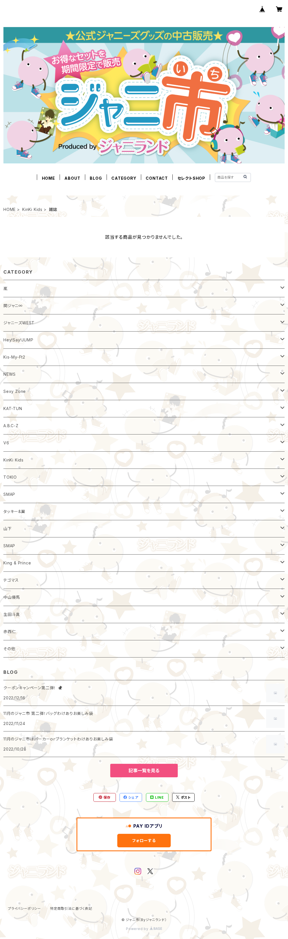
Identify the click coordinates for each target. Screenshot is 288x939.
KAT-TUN (12, 408)
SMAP (9, 494)
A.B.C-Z (11, 425)
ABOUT (72, 178)
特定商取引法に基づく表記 (71, 908)
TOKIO (10, 477)
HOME (48, 178)
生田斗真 (11, 614)
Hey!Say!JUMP (18, 339)
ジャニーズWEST (19, 322)
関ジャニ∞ (13, 305)
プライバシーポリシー (24, 908)
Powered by (138, 929)
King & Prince (17, 562)
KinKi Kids (32, 209)
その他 (9, 648)
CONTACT (157, 178)
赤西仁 (9, 631)
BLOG (96, 178)
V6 (6, 442)
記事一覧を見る (144, 770)
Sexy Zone (14, 391)
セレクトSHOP (191, 178)
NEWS (9, 374)
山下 (7, 528)
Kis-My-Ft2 (14, 357)
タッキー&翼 (14, 511)
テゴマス (11, 580)
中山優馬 (11, 597)
